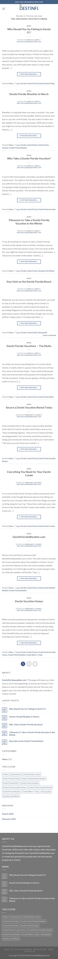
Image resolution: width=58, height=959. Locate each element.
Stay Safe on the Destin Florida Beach (29, 281)
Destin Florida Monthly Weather (34, 779)
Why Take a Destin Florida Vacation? (29, 158)
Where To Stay (39, 949)
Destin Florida (32, 83)
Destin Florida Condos (46, 526)
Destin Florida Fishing (46, 83)
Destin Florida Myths (46, 397)
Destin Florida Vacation (47, 209)
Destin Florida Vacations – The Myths (29, 345)
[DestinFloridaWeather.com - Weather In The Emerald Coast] (29, 8)
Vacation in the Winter (46, 271)
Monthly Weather (23, 949)
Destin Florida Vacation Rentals (40, 787)
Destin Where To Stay (34, 655)
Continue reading (29, 74)
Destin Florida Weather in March (29, 94)
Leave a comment (49, 335)
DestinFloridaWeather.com (29, 536)
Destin (23, 83)
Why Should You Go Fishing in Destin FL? (29, 31)
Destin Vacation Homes (29, 601)
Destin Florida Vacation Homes (14, 787)
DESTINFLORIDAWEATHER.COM (29, 42)
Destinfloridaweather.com (14, 680)
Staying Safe (42, 332)
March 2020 (7, 814)
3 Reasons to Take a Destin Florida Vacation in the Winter (29, 222)
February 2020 (9, 819)
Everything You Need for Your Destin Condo (29, 473)
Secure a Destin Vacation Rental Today (29, 407)
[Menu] (3, 8)
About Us (8, 949)
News (29, 26)
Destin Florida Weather (18, 148)
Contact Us (29, 951)
